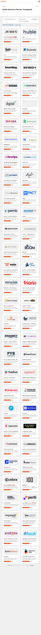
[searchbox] (17, 12)
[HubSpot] (3, 1)
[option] (9, 19)
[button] (37, 6)
